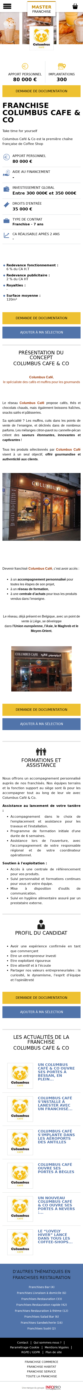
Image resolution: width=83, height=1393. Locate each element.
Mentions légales (57, 1347)
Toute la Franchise (41, 1376)
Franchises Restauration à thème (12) (41, 1310)
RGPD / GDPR (30, 1352)
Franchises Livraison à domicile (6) (41, 1293)
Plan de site (54, 1352)
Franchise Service (41, 1371)
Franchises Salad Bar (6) (41, 1316)
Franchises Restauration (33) (41, 1299)
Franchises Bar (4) (41, 1287)
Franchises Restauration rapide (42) (41, 1304)
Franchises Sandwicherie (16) (41, 1322)
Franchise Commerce (41, 1361)
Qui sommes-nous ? (47, 1342)
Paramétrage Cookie (24, 1347)
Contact (22, 1342)
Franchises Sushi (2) (41, 1328)
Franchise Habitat (41, 1366)
